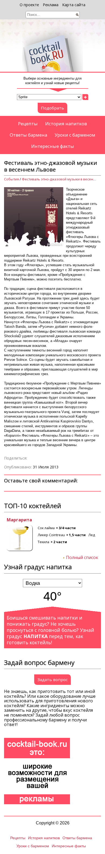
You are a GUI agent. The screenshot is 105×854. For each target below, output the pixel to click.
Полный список (82, 557)
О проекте (29, 4)
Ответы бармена (28, 135)
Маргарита (16, 520)
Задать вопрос (52, 679)
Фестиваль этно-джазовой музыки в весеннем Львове (59, 179)
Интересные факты (52, 146)
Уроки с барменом (75, 135)
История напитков (66, 123)
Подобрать (52, 108)
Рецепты (28, 123)
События (11, 179)
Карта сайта (73, 4)
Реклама (50, 4)
